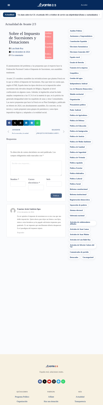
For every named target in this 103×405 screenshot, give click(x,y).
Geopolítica (74, 73)
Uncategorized (88, 257)
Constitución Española (78, 41)
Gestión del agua (76, 78)
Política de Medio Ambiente (80, 142)
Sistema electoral (76, 210)
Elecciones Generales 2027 (79, 52)
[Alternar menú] (9, 5)
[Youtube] (49, 381)
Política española (76, 163)
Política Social (75, 184)
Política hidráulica (77, 173)
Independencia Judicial (78, 84)
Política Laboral (76, 179)
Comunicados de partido (79, 252)
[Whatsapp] (63, 381)
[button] (9, 123)
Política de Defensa (77, 121)
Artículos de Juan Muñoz (79, 234)
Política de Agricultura (78, 115)
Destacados (74, 257)
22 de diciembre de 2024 (25, 212)
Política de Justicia (77, 136)
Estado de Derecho (77, 62)
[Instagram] (54, 381)
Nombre (14, 179)
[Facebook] (40, 381)
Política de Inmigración (79, 131)
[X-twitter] (45, 381)
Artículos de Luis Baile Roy (80, 240)
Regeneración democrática (80, 200)
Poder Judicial (75, 110)
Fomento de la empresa (79, 68)
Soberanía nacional (77, 216)
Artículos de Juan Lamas (79, 229)
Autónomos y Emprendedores (81, 36)
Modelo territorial (77, 94)
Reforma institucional (78, 194)
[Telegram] (59, 381)
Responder (20, 233)
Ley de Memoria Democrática (81, 89)
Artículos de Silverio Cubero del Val (82, 246)
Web (48, 179)
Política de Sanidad (77, 147)
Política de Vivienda (77, 158)
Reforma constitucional (79, 189)
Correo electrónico (34, 181)
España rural (75, 57)
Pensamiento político (78, 105)
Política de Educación (78, 126)
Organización (75, 99)
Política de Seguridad (78, 152)
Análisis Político (76, 31)
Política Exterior (76, 168)
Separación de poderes (78, 205)
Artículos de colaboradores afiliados (80, 223)
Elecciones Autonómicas (79, 47)
